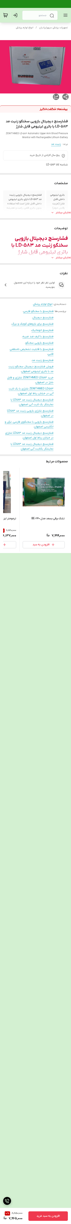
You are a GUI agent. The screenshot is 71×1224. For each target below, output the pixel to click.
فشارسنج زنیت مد (42, 360)
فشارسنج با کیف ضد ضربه (37, 336)
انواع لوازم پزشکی (24, 27)
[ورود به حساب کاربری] (16, 15)
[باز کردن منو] (65, 15)
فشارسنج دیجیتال (43, 317)
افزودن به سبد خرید (48, 1216)
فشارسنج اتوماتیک (42, 330)
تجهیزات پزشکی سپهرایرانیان (53, 27)
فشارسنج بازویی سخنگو (39, 343)
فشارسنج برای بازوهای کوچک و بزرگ (32, 324)
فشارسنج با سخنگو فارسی (38, 311)
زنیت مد (56, 144)
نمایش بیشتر (63, 212)
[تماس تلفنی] (7, 1201)
